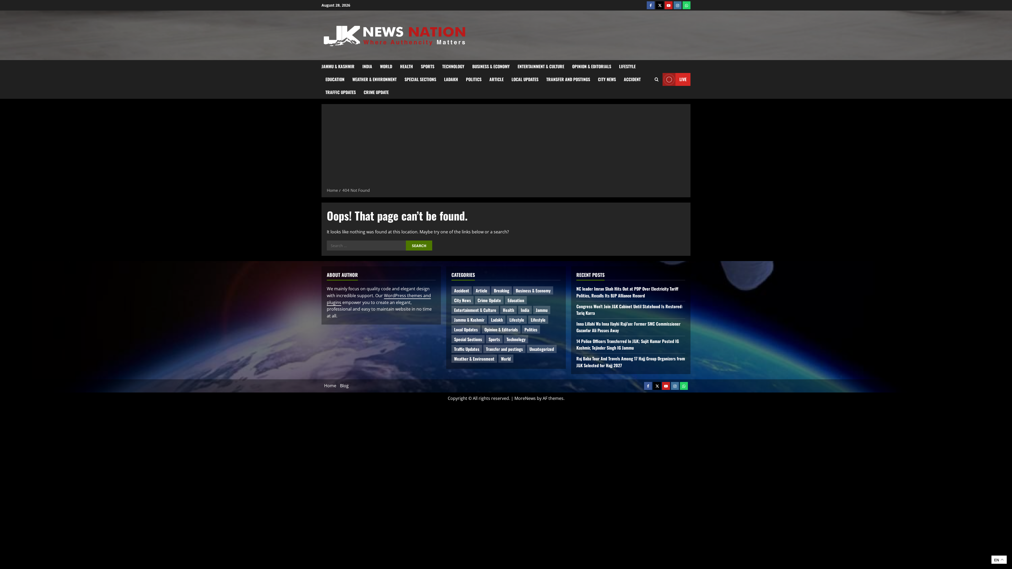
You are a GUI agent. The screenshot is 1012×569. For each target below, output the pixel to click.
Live (683, 79)
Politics (473, 79)
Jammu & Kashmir (338, 66)
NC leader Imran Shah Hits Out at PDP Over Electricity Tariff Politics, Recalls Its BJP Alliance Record (627, 292)
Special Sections (420, 79)
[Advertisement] (506, 147)
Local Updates (525, 79)
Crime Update (376, 92)
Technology (453, 66)
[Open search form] (657, 79)
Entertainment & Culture (541, 66)
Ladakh (451, 79)
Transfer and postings (568, 79)
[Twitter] (660, 5)
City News (607, 79)
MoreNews (525, 398)
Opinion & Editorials (591, 66)
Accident (632, 79)
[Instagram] (678, 5)
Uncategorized (541, 349)
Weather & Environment (374, 79)
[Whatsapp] (686, 5)
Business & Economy (491, 66)
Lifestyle (627, 66)
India (367, 66)
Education (334, 79)
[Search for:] (366, 246)
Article (496, 79)
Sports (427, 66)
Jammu (542, 310)
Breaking (501, 290)
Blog (344, 386)
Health (406, 66)
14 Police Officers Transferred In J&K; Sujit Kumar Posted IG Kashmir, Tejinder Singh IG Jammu (627, 344)
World (386, 66)
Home (330, 386)
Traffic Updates (340, 92)
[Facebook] (651, 5)
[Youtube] (669, 5)
